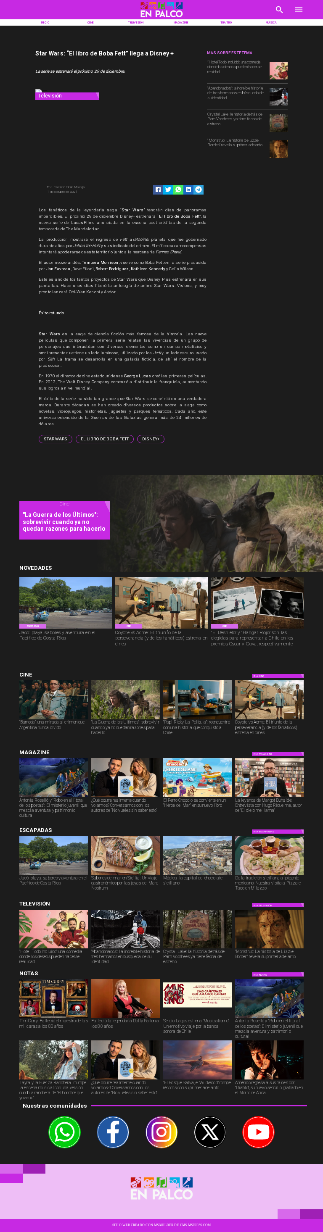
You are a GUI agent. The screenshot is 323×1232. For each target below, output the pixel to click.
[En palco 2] (161, 18)
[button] (55, 439)
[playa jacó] (65, 628)
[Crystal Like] (278, 131)
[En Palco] (279, 15)
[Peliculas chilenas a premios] (257, 628)
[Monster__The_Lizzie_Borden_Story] (278, 157)
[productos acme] (161, 628)
